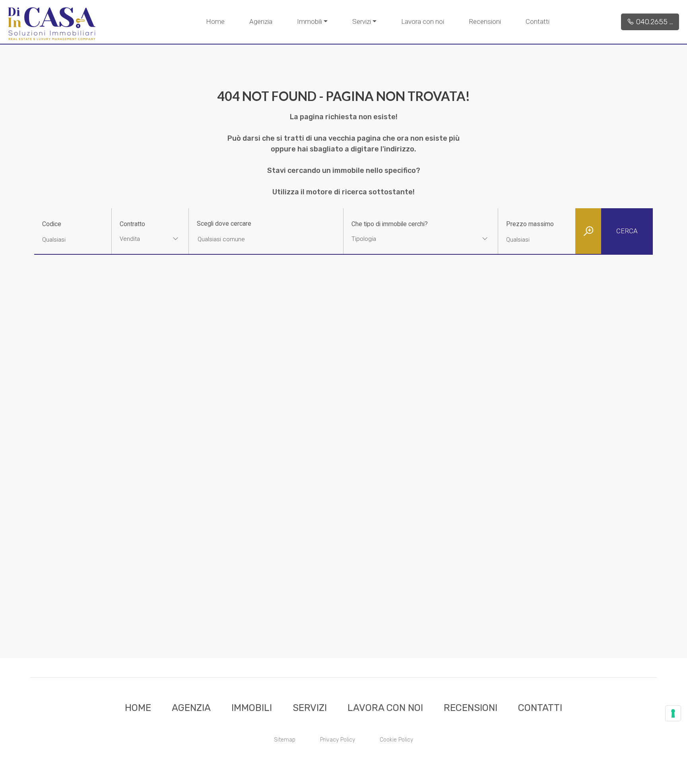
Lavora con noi (422, 21)
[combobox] (150, 239)
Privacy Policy (337, 739)
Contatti (537, 21)
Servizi (310, 707)
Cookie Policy (396, 739)
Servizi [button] (361, 21)
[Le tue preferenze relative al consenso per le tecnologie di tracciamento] (673, 713)
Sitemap (284, 739)
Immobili (251, 707)
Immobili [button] (309, 21)
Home (215, 21)
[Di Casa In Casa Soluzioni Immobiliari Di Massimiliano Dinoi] (51, 23)
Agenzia (260, 21)
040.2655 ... (653, 21)
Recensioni (485, 21)
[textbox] (406, 238)
